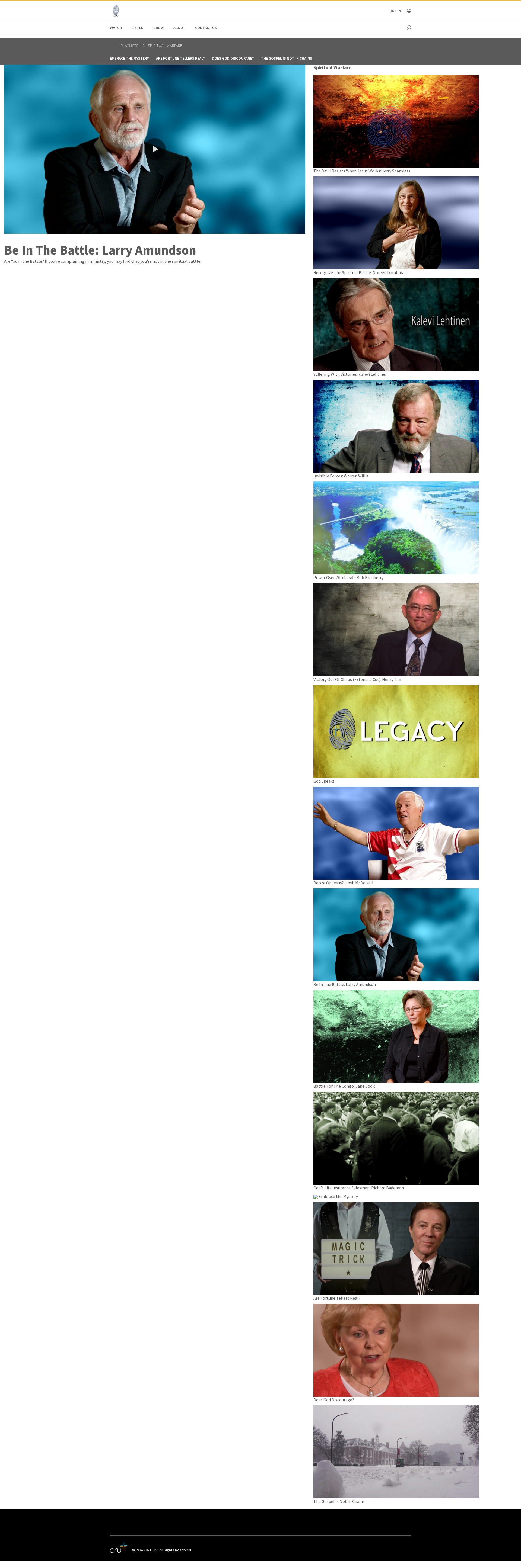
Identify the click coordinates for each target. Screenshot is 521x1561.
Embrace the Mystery (129, 58)
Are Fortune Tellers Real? (180, 58)
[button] (155, 149)
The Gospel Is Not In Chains (286, 58)
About (179, 27)
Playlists (130, 45)
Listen (138, 27)
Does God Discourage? (233, 58)
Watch (116, 27)
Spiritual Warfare (165, 45)
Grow (158, 27)
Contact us (206, 27)
